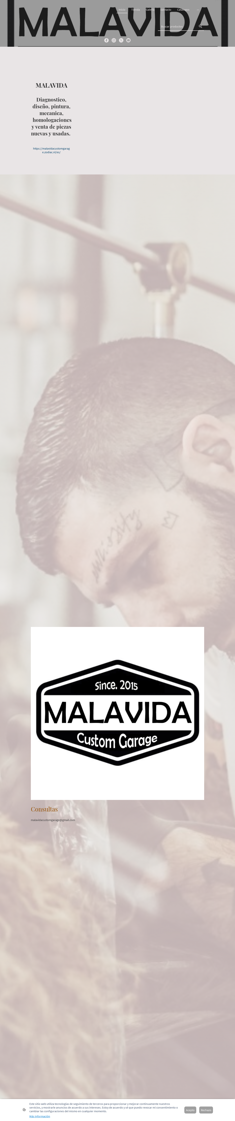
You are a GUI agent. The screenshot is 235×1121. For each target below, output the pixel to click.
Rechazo (206, 1110)
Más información (39, 1116)
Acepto (190, 1110)
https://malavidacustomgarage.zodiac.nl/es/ (51, 150)
